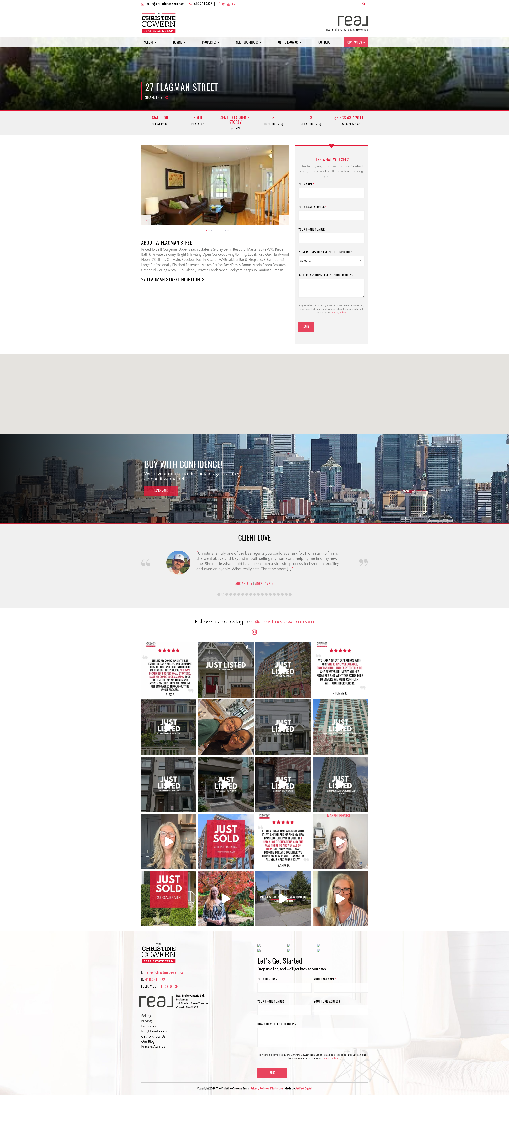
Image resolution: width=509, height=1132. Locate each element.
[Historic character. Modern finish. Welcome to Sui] (283, 670)
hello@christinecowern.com (165, 4)
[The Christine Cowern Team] (158, 23)
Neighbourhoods (247, 42)
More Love (261, 584)
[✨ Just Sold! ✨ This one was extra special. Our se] (168, 898)
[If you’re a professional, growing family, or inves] (340, 784)
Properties (209, 42)
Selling (149, 42)
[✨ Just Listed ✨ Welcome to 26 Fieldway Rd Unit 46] (168, 784)
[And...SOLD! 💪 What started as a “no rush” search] (226, 841)
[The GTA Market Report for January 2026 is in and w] (168, 841)
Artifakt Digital (303, 1088)
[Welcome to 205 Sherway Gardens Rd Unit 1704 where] (340, 727)
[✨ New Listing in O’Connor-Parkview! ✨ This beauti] (283, 898)
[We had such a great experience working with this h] (340, 670)
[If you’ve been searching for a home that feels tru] (283, 727)
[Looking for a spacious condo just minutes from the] (226, 784)
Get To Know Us (153, 1036)
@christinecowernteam (284, 622)
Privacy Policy (339, 312)
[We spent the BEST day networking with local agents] (226, 727)
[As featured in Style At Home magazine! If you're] (283, 784)
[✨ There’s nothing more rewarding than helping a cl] (283, 841)
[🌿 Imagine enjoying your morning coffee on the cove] (226, 670)
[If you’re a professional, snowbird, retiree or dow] (226, 898)
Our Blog (324, 42)
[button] (146, 185)
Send (306, 327)
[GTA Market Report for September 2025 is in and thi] (340, 841)
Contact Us (354, 42)
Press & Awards (153, 1047)
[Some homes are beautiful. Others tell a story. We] (168, 727)
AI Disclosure (275, 1088)
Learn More (161, 490)
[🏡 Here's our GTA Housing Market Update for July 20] (340, 898)
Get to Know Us (288, 42)
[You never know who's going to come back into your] (168, 670)
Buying (178, 42)
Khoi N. (242, 584)
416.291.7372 (203, 4)
